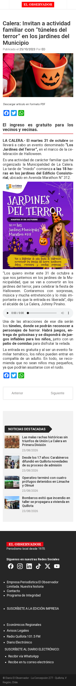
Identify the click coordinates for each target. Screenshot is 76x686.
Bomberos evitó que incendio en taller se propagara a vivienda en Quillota (46, 501)
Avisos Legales (18, 630)
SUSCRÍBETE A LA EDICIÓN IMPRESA (33, 608)
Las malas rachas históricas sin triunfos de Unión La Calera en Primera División (45, 441)
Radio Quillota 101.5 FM (23, 636)
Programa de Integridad (24, 595)
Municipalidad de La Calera (49, 164)
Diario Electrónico (19, 642)
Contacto (13, 591)
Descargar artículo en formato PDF (24, 104)
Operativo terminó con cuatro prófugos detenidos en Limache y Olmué (45, 481)
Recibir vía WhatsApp (23, 656)
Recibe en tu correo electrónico (31, 662)
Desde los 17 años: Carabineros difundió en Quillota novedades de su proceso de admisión (45, 461)
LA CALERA (13, 140)
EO (43, 49)
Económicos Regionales (24, 625)
